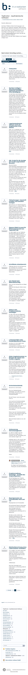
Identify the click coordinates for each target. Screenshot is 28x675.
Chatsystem (13, 68)
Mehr (10, 151)
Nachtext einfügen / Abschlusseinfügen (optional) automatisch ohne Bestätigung (16, 90)
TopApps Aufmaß (6, 635)
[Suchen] (24, 645)
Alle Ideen (5, 610)
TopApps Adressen (7, 633)
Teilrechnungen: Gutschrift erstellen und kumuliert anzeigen (17, 201)
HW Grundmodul (6, 618)
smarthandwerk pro (10, 653)
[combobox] (13, 645)
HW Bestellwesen (6, 615)
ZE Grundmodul (6, 640)
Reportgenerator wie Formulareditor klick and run (17, 499)
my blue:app (8, 652)
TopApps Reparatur (7, 636)
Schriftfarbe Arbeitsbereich (17, 264)
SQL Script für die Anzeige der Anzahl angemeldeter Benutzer (17, 162)
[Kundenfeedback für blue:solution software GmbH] (14, 6)
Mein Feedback (19, 63)
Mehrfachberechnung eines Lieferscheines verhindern (17, 547)
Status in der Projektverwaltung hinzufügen (15, 311)
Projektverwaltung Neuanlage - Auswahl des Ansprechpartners (17, 475)
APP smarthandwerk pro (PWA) (12, 650)
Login (2, 602)
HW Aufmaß (5, 614)
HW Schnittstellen (6, 625)
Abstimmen (4, 72)
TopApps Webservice (7, 638)
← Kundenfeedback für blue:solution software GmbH (12, 19)
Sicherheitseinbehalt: (16, 385)
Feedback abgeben (10, 648)
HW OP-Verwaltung (7, 623)
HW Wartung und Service (8, 632)
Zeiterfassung (8, 657)
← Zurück (8, 590)
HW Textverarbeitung (7, 630)
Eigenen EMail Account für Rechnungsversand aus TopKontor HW (17, 229)
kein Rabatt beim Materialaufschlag (14, 281)
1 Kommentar (11, 193)
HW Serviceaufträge (7, 627)
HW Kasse (5, 620)
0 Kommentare (11, 81)
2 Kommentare (11, 349)
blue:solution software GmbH (13, 660)
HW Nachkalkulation (7, 622)
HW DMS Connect (6, 617)
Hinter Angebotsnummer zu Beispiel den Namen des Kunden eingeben (18, 358)
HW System (17, 81)
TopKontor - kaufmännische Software (14, 655)
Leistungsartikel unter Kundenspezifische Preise (17, 340)
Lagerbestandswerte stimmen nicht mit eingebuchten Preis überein (15, 125)
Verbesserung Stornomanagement (15, 430)
